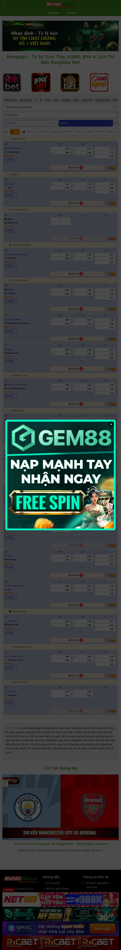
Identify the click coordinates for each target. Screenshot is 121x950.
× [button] (111, 424)
